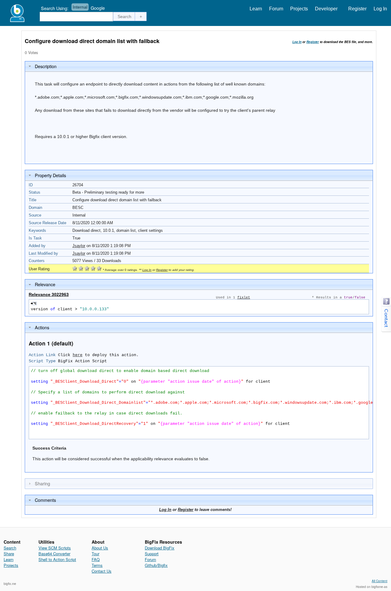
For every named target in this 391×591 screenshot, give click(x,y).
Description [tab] (46, 66)
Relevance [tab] (45, 284)
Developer (326, 8)
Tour (95, 553)
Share (9, 553)
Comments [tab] (45, 500)
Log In (380, 8)
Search (10, 548)
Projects (299, 8)
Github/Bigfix (156, 565)
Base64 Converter (54, 553)
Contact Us (101, 571)
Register (357, 8)
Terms (97, 565)
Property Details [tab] (50, 175)
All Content (379, 581)
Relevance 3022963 (49, 294)
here (77, 355)
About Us (100, 548)
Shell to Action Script (57, 559)
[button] (124, 16)
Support (152, 553)
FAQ (96, 559)
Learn (256, 8)
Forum (276, 8)
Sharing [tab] (42, 483)
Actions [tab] (42, 327)
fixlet (243, 297)
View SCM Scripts (54, 548)
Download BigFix (159, 548)
